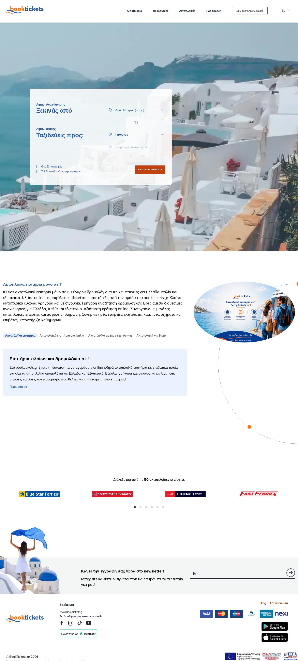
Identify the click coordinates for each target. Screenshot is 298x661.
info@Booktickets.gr (71, 612)
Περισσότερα (18, 386)
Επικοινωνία (279, 603)
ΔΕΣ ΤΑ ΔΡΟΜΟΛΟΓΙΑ (150, 169)
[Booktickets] (26, 12)
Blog (263, 603)
